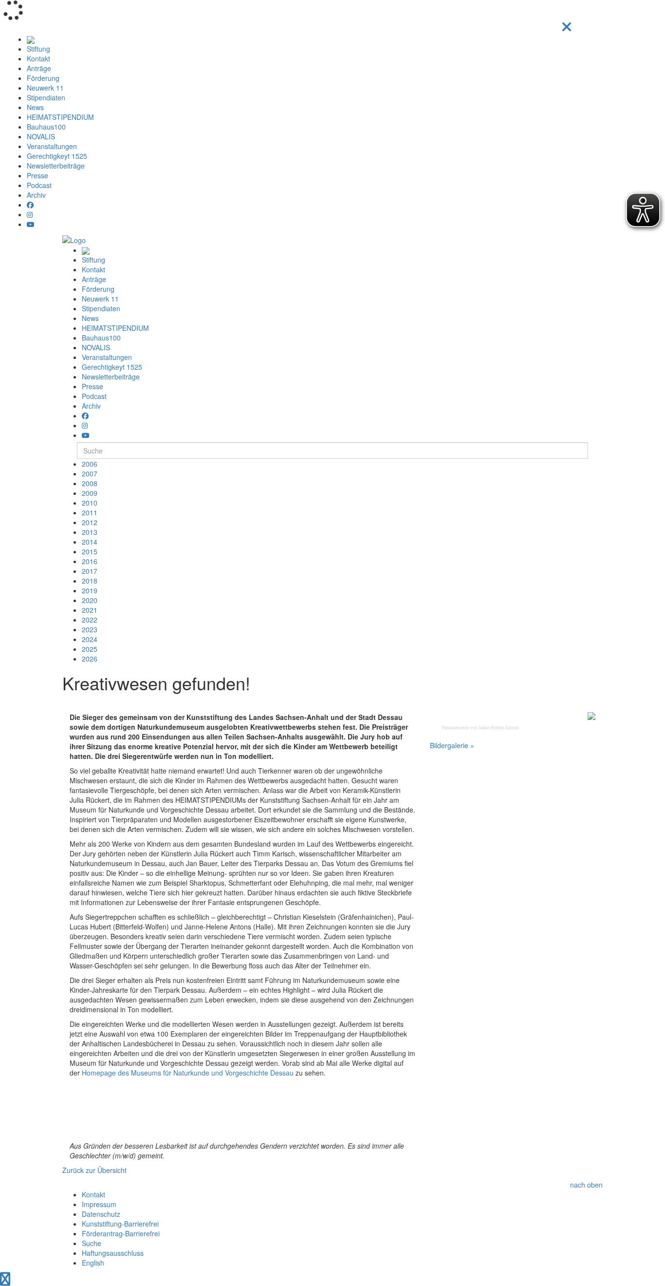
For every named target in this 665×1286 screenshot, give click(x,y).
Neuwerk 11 (45, 88)
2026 (89, 658)
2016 (89, 561)
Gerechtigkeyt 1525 (57, 156)
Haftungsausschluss (113, 1253)
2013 (89, 532)
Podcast (39, 185)
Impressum (99, 1204)
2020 (89, 600)
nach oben (586, 1185)
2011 (89, 512)
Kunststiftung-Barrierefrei (120, 1224)
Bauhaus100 (46, 127)
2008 (89, 483)
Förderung (43, 78)
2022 (89, 619)
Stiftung (38, 49)
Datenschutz (101, 1214)
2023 (89, 629)
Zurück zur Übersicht (94, 1170)
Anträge (39, 68)
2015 (89, 551)
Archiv (36, 195)
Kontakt (38, 58)
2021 (89, 610)
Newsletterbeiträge (56, 165)
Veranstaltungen (52, 146)
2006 (89, 464)
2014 (89, 542)
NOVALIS (41, 136)
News (35, 107)
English (93, 1262)
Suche (91, 1243)
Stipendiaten (46, 97)
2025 (89, 649)
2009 (89, 493)
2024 (89, 639)
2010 (89, 503)
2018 (89, 581)
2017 (89, 571)
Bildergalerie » (452, 745)
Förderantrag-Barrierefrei (121, 1233)
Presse (37, 175)
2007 (89, 473)
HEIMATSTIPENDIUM (60, 117)
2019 (89, 590)
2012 (89, 522)
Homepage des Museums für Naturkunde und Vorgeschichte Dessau (188, 1073)
